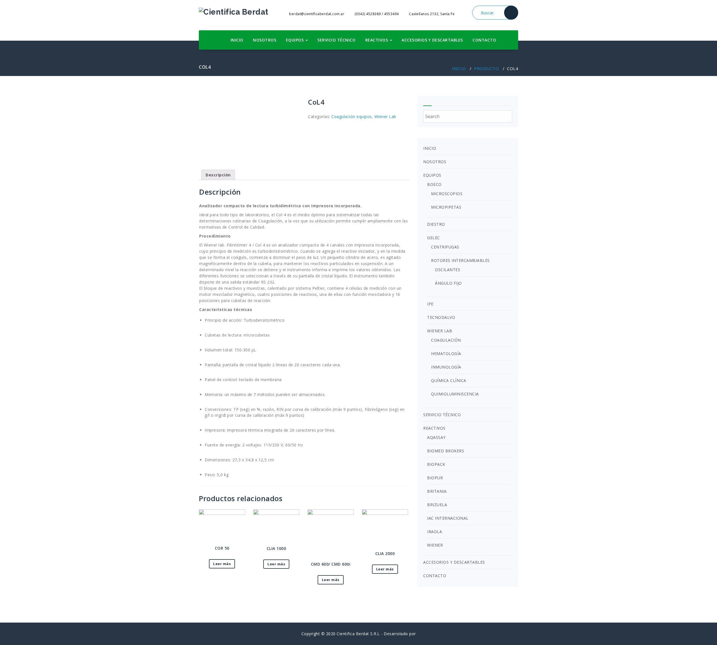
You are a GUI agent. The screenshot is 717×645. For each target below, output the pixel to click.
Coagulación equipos (351, 116)
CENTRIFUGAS (445, 247)
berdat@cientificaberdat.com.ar (316, 13)
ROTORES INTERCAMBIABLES (460, 260)
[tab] (218, 175)
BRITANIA (436, 491)
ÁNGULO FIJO (448, 283)
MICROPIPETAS (446, 207)
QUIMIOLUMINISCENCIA (455, 394)
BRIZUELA (437, 504)
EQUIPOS (295, 40)
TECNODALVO (441, 317)
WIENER (435, 545)
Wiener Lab (385, 116)
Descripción (218, 175)
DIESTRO (436, 224)
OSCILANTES (447, 269)
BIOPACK (436, 464)
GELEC (433, 237)
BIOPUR (435, 477)
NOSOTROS (264, 40)
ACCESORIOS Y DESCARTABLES (432, 40)
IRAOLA (434, 531)
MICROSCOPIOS (446, 193)
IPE (430, 304)
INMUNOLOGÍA (446, 367)
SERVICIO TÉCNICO (336, 40)
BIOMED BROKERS (445, 450)
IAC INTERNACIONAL (448, 518)
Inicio (459, 68)
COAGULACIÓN (446, 340)
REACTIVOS (377, 40)
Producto (486, 68)
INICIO (237, 40)
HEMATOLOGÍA (446, 353)
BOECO (434, 184)
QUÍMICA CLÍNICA (448, 380)
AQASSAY (436, 437)
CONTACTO (484, 40)
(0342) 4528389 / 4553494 (376, 13)
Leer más (222, 563)
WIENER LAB (439, 330)
